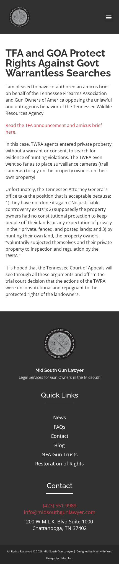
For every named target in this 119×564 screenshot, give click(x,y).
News (59, 417)
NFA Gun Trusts (60, 454)
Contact (59, 436)
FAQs (60, 427)
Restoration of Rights (59, 463)
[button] (108, 17)
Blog (59, 445)
